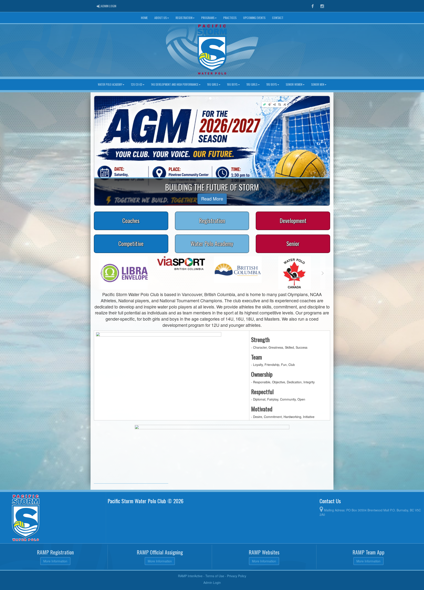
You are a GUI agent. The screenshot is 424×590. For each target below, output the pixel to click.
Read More (212, 198)
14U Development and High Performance (174, 84)
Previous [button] (101, 272)
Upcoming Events (254, 17)
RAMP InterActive (190, 576)
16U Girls (212, 84)
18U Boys (271, 84)
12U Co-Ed (136, 84)
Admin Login (212, 582)
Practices (230, 17)
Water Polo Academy (110, 84)
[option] (114, 263)
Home (144, 17)
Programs (207, 17)
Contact (277, 17)
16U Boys (232, 84)
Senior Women (294, 84)
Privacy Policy (236, 576)
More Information (55, 561)
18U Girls (251, 84)
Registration (184, 17)
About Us (160, 17)
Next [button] (322, 272)
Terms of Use (214, 576)
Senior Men (317, 84)
